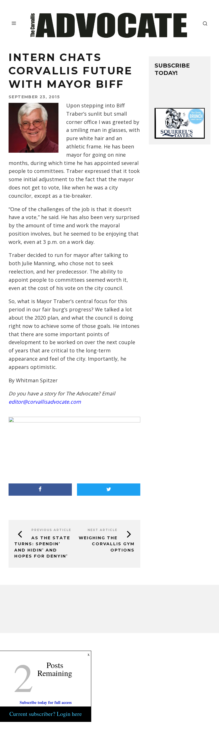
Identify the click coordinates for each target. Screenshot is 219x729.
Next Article (102, 530)
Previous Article (51, 530)
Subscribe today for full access (46, 702)
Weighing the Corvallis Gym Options (107, 544)
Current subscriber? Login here (45, 714)
